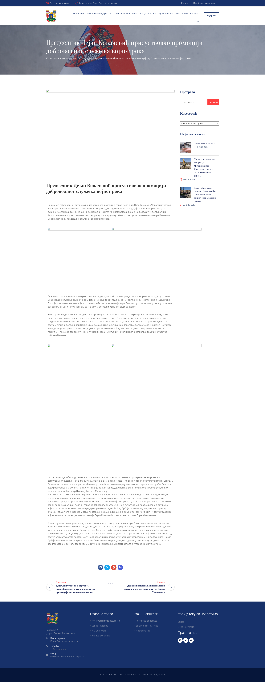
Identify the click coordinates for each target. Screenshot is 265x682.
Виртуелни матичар (147, 625)
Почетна (51, 58)
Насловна (78, 13)
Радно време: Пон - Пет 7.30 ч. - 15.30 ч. (98, 3)
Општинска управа (125, 13)
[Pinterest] (113, 567)
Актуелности (68, 58)
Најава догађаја (101, 635)
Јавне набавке (100, 625)
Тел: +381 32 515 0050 (60, 3)
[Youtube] (191, 640)
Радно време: (57, 638)
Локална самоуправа (98, 13)
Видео (181, 621)
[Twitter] (107, 567)
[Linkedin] (120, 567)
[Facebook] (100, 567)
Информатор (143, 630)
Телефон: (55, 646)
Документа (165, 13)
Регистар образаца (146, 620)
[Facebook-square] (180, 640)
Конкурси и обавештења (106, 620)
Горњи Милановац (186, 13)
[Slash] (110, 584)
